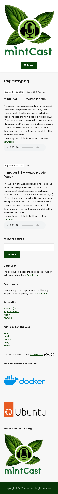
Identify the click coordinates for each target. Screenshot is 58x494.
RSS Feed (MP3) (11, 308)
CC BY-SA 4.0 (36, 354)
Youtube (8, 318)
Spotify (7, 314)
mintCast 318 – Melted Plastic (25, 99)
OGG (35, 92)
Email (6, 336)
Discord (7, 339)
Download (9, 141)
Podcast (41, 92)
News (29, 92)
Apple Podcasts (11, 311)
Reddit (7, 345)
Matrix (6, 333)
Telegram (8, 342)
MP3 (28, 165)
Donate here (33, 275)
